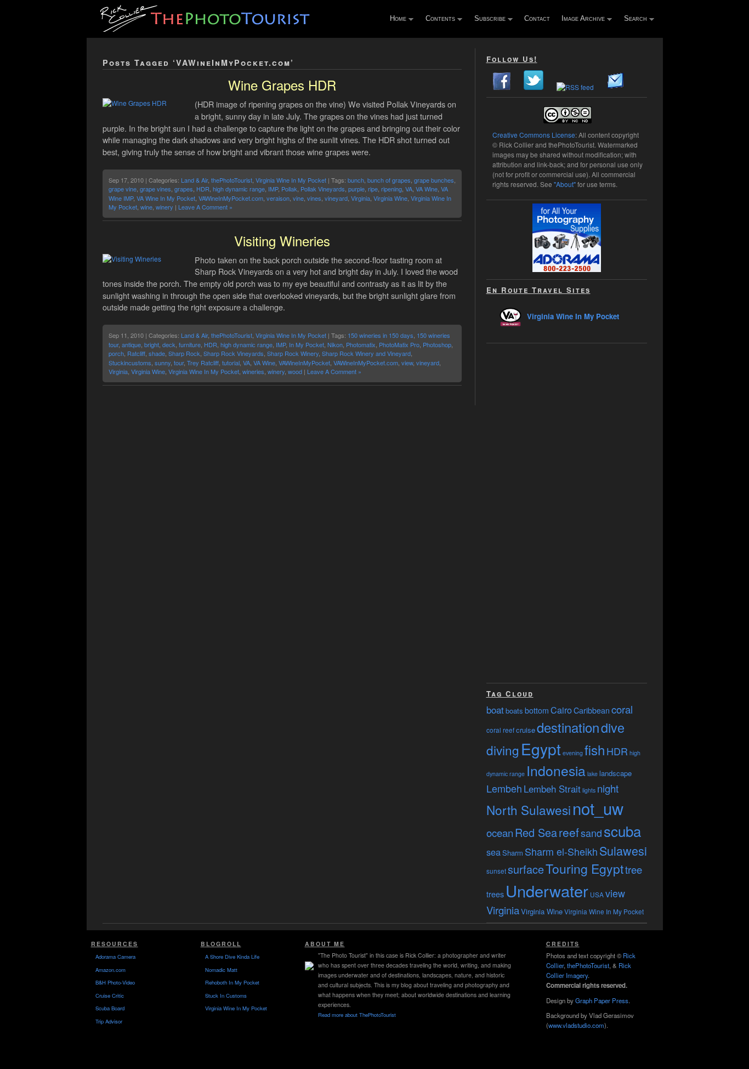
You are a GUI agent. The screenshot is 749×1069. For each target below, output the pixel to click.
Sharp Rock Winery (293, 353)
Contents (438, 19)
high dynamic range (239, 188)
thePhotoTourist (231, 180)
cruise (525, 730)
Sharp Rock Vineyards (233, 353)
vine (298, 198)
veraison (278, 198)
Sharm (512, 852)
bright (151, 344)
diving (502, 750)
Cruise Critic (109, 995)
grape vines (155, 188)
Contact (537, 18)
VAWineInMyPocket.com (230, 198)
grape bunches (434, 180)
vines (314, 198)
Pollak (289, 188)
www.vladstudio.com (576, 1025)
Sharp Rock (184, 353)
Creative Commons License (533, 134)
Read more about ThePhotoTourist (357, 1015)
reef (569, 832)
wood (295, 371)
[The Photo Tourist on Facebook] (501, 87)
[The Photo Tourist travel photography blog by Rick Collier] (206, 28)
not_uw (597, 807)
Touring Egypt (584, 868)
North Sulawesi (528, 809)
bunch (356, 180)
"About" (565, 184)
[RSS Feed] (575, 87)
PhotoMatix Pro (399, 344)
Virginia (360, 198)
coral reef (500, 729)
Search (633, 19)
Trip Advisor (108, 1021)
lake (592, 774)
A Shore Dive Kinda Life (232, 956)
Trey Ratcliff (203, 362)
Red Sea (536, 832)
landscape (615, 773)
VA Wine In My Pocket (166, 198)
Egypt (541, 749)
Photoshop (437, 344)
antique (131, 344)
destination (568, 727)
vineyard (336, 198)
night (608, 788)
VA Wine (427, 188)
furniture (190, 344)
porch (116, 353)
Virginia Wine (390, 198)
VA (408, 188)
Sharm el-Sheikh (561, 851)
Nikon (335, 344)
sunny (163, 362)
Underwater (547, 890)
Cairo (561, 709)
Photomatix (361, 344)
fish (595, 749)
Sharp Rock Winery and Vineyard (366, 353)
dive (613, 727)
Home (395, 19)
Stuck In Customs (226, 995)
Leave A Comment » (205, 206)
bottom (537, 710)
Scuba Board (109, 1008)
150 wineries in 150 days (380, 335)
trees (495, 894)
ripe (373, 188)
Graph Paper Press (601, 1000)
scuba (622, 831)
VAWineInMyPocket (304, 362)
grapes (183, 188)
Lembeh (504, 788)
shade (157, 353)
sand (591, 832)
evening (573, 753)
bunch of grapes (389, 180)
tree (633, 869)
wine (146, 206)
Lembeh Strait (552, 788)
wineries (253, 371)
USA (597, 894)
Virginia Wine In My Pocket (291, 180)
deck (168, 344)
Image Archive (581, 19)
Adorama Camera (115, 956)
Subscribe (487, 19)
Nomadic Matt (221, 970)
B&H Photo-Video (115, 982)
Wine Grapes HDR (282, 84)
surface (526, 869)
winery (164, 206)
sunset (496, 870)
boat (495, 709)
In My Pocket (306, 344)
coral (622, 709)
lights (588, 790)
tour (179, 362)
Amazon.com (110, 970)
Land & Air (194, 180)
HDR (202, 188)
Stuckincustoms (130, 362)
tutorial (231, 362)
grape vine (123, 188)
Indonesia (556, 770)
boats (514, 710)
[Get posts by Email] (616, 87)
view (407, 362)
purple (356, 188)
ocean (499, 832)
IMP (273, 188)
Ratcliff (136, 353)
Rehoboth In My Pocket (232, 982)
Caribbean (592, 710)
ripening (391, 188)
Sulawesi (623, 850)
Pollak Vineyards (322, 188)
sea (493, 851)
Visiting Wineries (282, 240)
